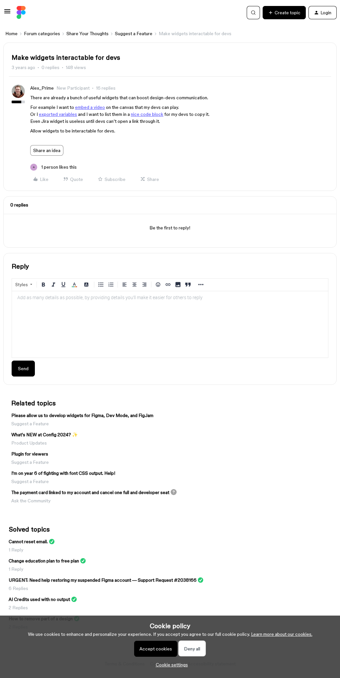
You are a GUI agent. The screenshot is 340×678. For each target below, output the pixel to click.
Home (11, 33)
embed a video (90, 107)
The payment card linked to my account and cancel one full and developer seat (90, 492)
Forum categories (42, 33)
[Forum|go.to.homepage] (21, 12)
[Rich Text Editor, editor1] (170, 324)
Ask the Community (30, 500)
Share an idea (46, 150)
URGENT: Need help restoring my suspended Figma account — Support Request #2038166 (103, 580)
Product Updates (29, 443)
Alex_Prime (42, 88)
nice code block (147, 114)
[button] (7, 13)
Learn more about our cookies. (281, 634)
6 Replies (18, 588)
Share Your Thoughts (87, 33)
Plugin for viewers (29, 454)
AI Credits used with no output (39, 599)
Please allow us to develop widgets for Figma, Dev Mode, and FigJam (82, 415)
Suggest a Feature (133, 33)
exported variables (58, 114)
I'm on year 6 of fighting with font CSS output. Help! (63, 473)
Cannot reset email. (28, 541)
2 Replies (18, 607)
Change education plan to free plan (44, 560)
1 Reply (16, 549)
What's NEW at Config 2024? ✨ (44, 434)
